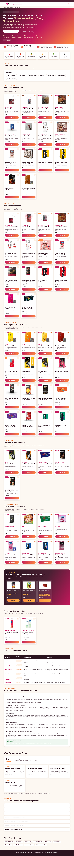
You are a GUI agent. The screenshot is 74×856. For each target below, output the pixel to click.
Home (26, 3)
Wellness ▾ (42, 3)
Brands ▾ (30, 3)
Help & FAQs (18, 0)
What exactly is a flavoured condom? (13, 805)
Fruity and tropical (33, 75)
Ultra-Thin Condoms (18, 844)
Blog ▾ (64, 3)
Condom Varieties (10, 7)
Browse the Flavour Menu (27, 31)
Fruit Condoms (19, 841)
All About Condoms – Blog (41, 844)
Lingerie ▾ (60, 3)
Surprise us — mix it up (11, 78)
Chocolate (7, 660)
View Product (12, 117)
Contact (13, 0)
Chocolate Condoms (9, 841)
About (10, 0)
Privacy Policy (49, 852)
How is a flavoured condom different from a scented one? (18, 813)
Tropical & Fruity (8, 669)
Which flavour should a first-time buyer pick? (15, 817)
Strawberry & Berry (9, 665)
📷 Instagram (62, 0)
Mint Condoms (48, 841)
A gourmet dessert (61, 75)
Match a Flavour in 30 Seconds (11, 31)
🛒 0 (68, 3)
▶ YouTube (57, 0)
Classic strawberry (22, 75)
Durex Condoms (57, 841)
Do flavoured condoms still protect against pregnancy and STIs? (19, 821)
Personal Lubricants (29, 844)
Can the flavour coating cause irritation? (14, 825)
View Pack (13, 600)
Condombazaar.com (22, 852)
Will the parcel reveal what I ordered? (13, 829)
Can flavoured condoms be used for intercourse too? (17, 809)
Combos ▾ (54, 3)
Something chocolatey (11, 75)
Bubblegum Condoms (37, 841)
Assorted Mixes (8, 682)
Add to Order (12, 642)
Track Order (6, 0)
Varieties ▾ (36, 3)
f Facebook (68, 0)
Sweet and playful (50, 75)
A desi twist (42, 75)
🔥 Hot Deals (48, 3)
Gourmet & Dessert (9, 673)
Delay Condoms (8, 844)
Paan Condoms (28, 841)
